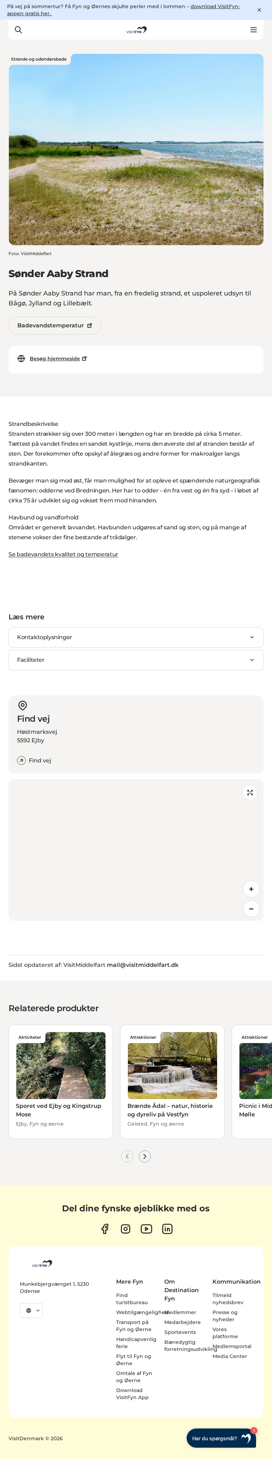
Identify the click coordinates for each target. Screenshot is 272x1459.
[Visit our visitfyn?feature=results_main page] (146, 1229)
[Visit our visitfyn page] (125, 1229)
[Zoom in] (251, 888)
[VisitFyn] (41, 1263)
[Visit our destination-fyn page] (167, 1229)
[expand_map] (250, 792)
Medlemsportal (231, 1346)
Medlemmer (180, 1312)
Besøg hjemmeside (55, 358)
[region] (136, 850)
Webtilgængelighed (142, 1312)
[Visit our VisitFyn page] (104, 1229)
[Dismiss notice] (259, 10)
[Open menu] (253, 30)
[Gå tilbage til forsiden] (136, 30)
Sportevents (180, 1332)
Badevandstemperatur (50, 325)
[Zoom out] (251, 908)
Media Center (229, 1356)
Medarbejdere (182, 1322)
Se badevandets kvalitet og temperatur (63, 554)
